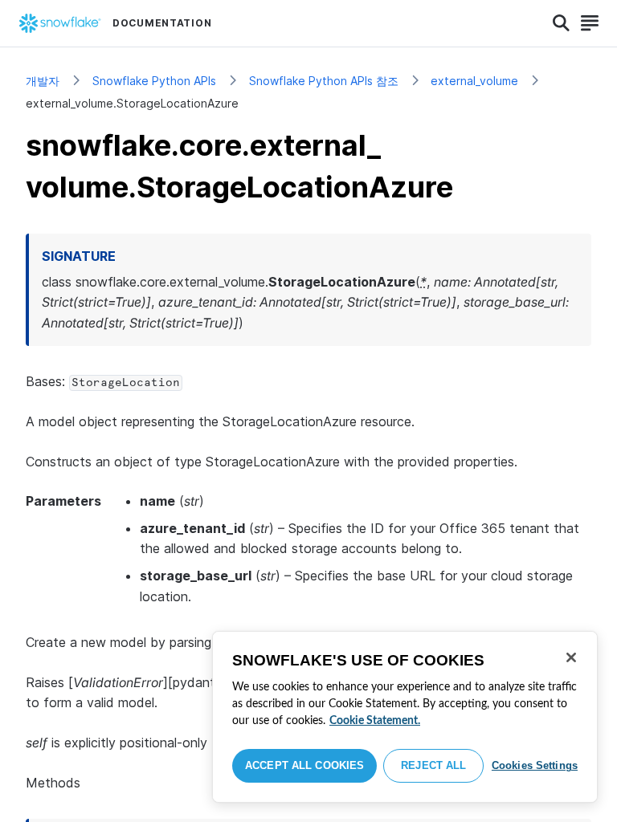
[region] (405, 717)
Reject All (433, 765)
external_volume (474, 80)
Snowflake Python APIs (154, 80)
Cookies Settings (535, 765)
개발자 (42, 80)
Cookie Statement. (374, 720)
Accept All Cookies (304, 765)
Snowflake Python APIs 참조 (323, 80)
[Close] (571, 657)
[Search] (561, 23)
